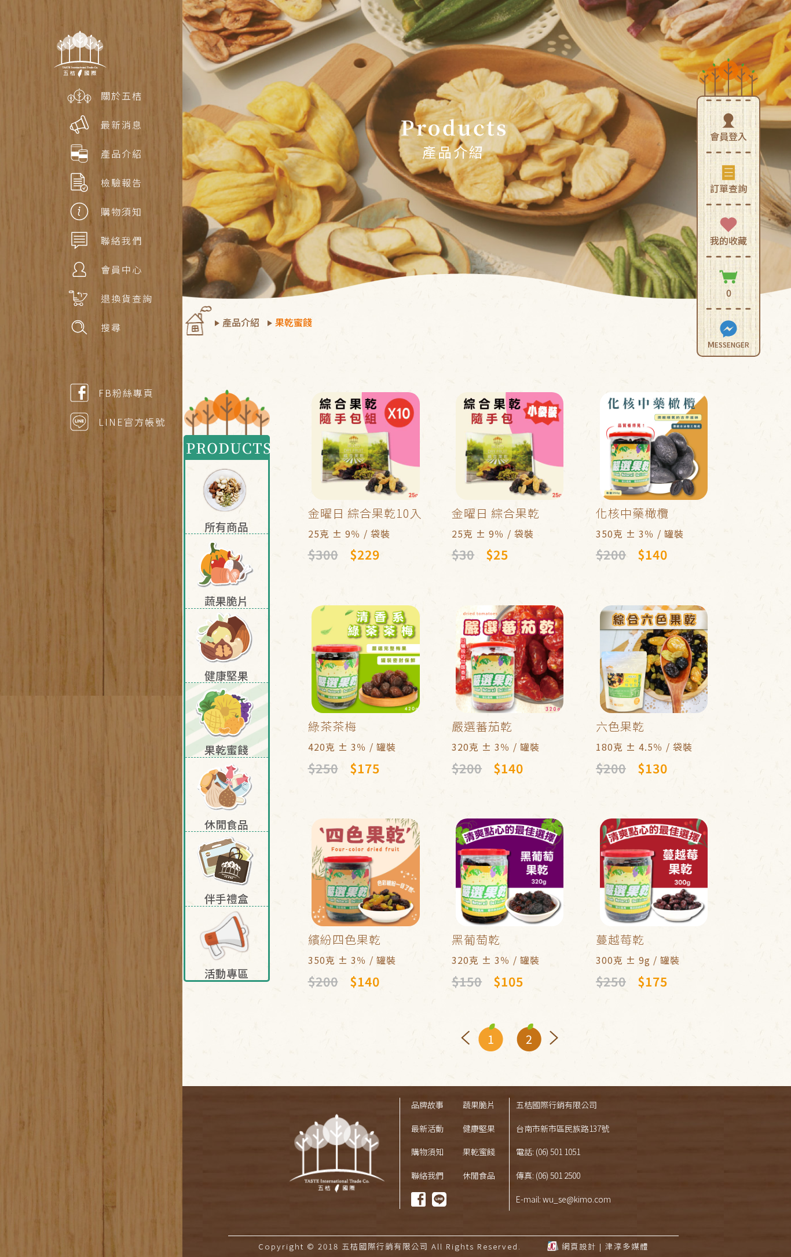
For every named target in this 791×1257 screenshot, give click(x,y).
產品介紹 (240, 322)
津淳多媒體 (627, 1246)
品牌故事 (427, 1104)
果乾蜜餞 (293, 322)
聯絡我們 (427, 1175)
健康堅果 (479, 1128)
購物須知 (427, 1151)
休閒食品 (479, 1175)
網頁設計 (579, 1246)
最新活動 (427, 1128)
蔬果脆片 (479, 1104)
